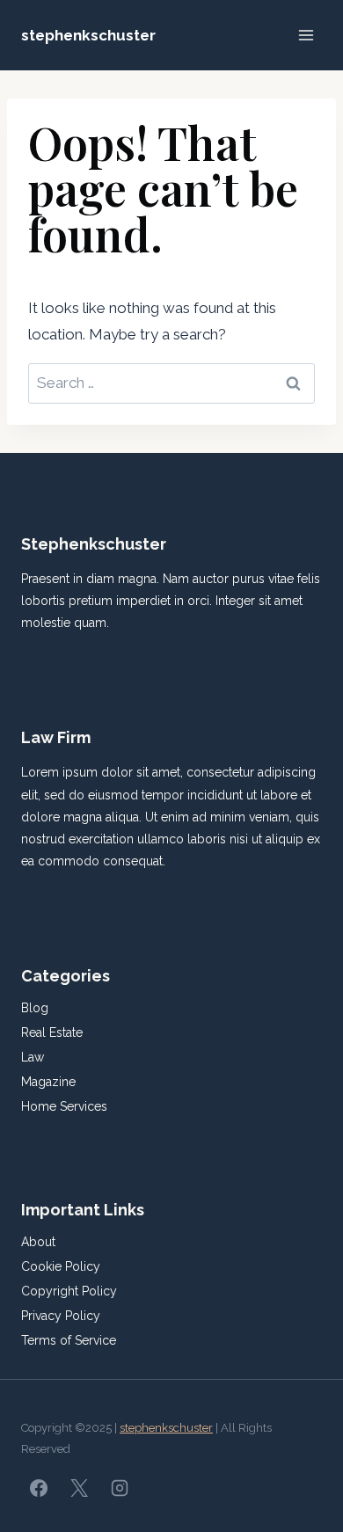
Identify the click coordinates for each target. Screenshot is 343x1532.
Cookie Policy (60, 1266)
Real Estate (52, 1032)
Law (32, 1057)
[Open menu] (305, 34)
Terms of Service (68, 1340)
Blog (34, 1008)
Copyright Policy (69, 1291)
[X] (79, 1488)
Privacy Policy (60, 1316)
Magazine (48, 1082)
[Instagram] (119, 1488)
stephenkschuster (166, 1427)
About (38, 1242)
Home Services (64, 1106)
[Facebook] (38, 1488)
